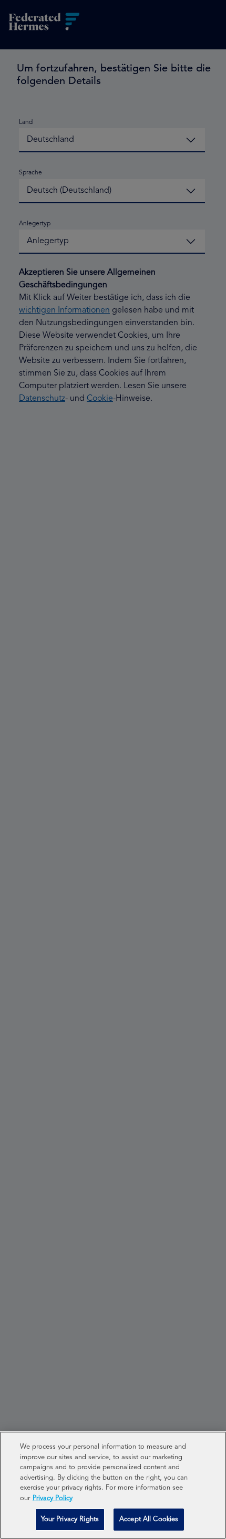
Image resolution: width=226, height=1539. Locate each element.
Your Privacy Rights (70, 1519)
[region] (113, 1485)
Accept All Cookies (148, 1519)
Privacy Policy (53, 1498)
